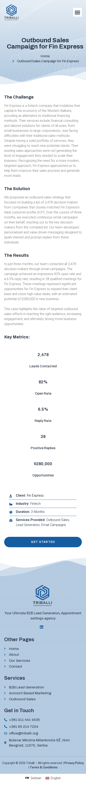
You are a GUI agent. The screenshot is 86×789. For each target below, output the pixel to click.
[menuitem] (33, 778)
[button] (77, 12)
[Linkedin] (41, 627)
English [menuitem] (56, 778)
